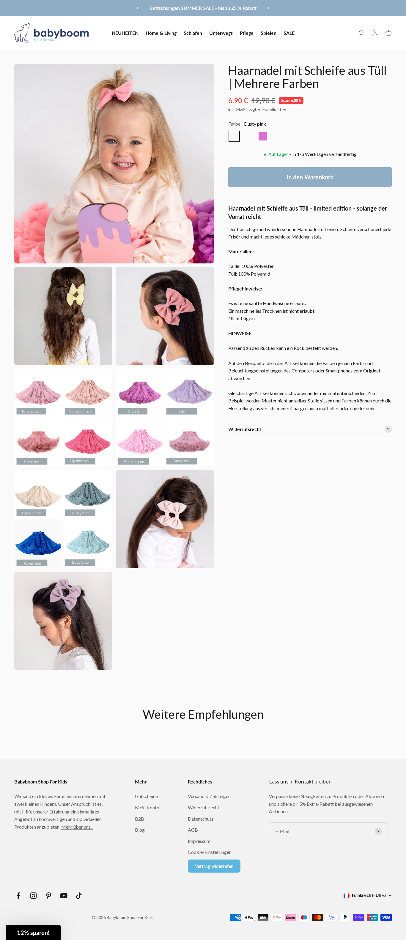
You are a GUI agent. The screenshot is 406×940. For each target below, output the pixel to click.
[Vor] (269, 8)
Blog (140, 829)
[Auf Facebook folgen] (18, 896)
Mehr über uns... (77, 827)
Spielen (268, 32)
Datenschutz (201, 818)
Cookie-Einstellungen (210, 852)
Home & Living (161, 32)
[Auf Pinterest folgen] (49, 896)
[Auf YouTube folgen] (64, 896)
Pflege (247, 32)
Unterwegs (221, 32)
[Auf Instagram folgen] (33, 896)
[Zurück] (137, 8)
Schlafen (193, 32)
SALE (289, 32)
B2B (139, 818)
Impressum (199, 841)
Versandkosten (272, 109)
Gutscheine (146, 796)
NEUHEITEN (125, 32)
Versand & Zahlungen (209, 796)
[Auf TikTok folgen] (79, 896)
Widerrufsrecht (203, 807)
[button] (33, 932)
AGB (193, 829)
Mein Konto (147, 807)
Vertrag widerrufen (214, 866)
